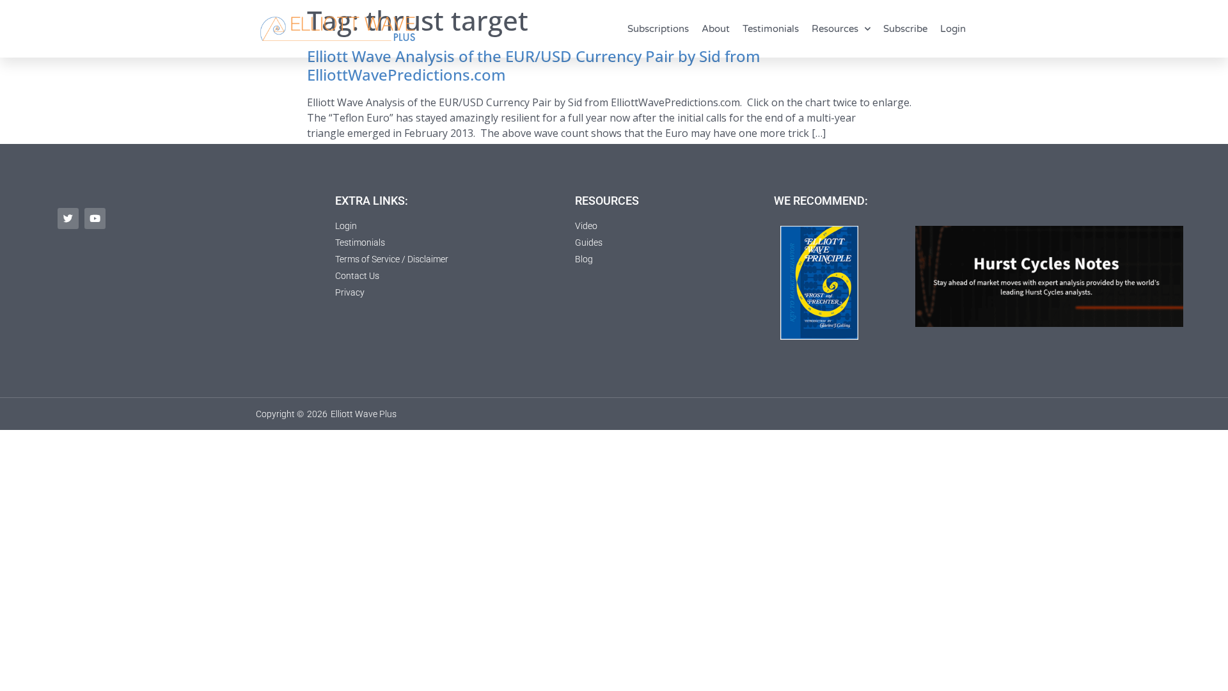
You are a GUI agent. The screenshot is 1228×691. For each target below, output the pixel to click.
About (716, 29)
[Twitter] (68, 218)
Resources (835, 29)
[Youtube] (95, 218)
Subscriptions (658, 29)
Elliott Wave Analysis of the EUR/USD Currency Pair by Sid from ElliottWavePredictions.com (533, 65)
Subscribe (905, 29)
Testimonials (771, 29)
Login (953, 29)
